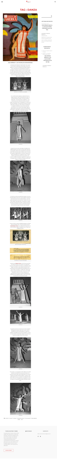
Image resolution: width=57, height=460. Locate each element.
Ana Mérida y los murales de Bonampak (20, 62)
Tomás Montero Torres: (47, 29)
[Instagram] (41, 436)
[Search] (51, 16)
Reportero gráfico (20, 418)
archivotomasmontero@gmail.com (45, 433)
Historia (14, 418)
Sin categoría (27, 418)
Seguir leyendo (8, 450)
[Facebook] (39, 436)
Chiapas (10, 418)
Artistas (6, 418)
